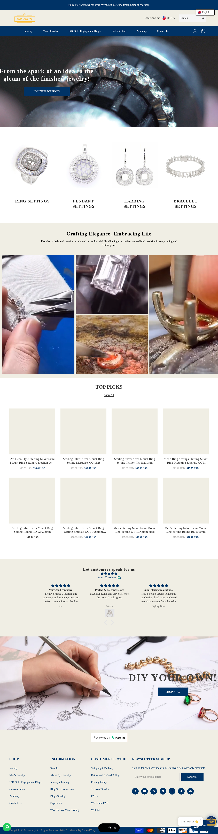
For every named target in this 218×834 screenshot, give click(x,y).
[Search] (192, 18)
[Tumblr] (172, 791)
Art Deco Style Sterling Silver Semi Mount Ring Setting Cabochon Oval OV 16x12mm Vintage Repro (32, 460)
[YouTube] (190, 791)
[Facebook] (135, 791)
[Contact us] (7, 827)
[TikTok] (163, 791)
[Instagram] (144, 791)
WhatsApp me (152, 18)
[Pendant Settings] (83, 165)
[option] (38, 314)
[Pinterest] (153, 791)
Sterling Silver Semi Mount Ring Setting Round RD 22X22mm (32, 529)
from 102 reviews (106, 577)
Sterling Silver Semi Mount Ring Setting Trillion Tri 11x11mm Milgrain (134, 460)
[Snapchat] (181, 791)
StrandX (87, 830)
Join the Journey (46, 91)
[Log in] (195, 31)
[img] (109, 574)
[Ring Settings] (32, 165)
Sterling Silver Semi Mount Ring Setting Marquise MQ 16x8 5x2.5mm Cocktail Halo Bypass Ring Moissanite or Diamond (83, 460)
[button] (106, 622)
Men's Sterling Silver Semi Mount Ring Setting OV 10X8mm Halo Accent (134, 530)
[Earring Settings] (135, 165)
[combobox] (189, 18)
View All (109, 395)
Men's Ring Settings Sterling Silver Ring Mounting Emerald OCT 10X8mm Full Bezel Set (185, 460)
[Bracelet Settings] (186, 165)
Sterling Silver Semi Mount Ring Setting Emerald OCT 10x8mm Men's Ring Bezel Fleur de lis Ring (83, 530)
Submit (192, 776)
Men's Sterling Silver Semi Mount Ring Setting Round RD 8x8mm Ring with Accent (186, 530)
